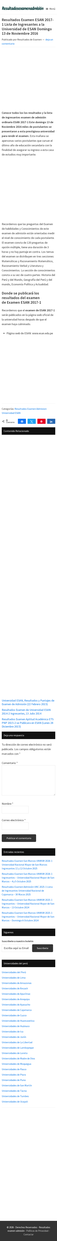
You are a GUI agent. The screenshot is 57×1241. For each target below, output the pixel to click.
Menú (52, 8)
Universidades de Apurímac (16, 993)
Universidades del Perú (14, 972)
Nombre (7, 803)
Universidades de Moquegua (16, 1063)
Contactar (29, 1234)
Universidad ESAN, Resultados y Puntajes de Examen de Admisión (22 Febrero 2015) (28, 702)
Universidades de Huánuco (16, 1026)
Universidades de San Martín (17, 1085)
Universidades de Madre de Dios (18, 1058)
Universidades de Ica (12, 1031)
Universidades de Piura (14, 1074)
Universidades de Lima (13, 977)
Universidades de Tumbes (15, 1096)
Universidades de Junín (14, 1036)
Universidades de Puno (14, 1080)
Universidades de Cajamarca (17, 1010)
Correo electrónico (14, 820)
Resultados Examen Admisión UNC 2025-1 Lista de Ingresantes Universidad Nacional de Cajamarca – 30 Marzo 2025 (27, 890)
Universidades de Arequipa (16, 999)
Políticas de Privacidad (37, 1230)
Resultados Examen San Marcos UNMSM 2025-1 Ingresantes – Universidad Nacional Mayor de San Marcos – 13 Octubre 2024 (28, 903)
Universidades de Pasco (14, 1069)
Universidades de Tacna (14, 1090)
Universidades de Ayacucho (16, 1004)
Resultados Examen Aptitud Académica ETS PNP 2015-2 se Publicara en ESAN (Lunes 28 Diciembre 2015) (28, 722)
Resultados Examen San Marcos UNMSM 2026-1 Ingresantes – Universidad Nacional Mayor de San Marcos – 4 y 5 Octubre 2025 (28, 877)
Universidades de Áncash (15, 988)
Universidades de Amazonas (17, 983)
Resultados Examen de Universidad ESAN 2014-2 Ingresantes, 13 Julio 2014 (26, 711)
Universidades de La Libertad (17, 1042)
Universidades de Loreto (15, 1053)
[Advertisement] (28, 79)
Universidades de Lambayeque (18, 1047)
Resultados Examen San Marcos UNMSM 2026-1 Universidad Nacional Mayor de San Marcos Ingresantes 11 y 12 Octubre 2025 (27, 864)
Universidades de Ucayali (15, 1101)
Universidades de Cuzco (14, 1015)
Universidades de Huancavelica (18, 1020)
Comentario (10, 763)
